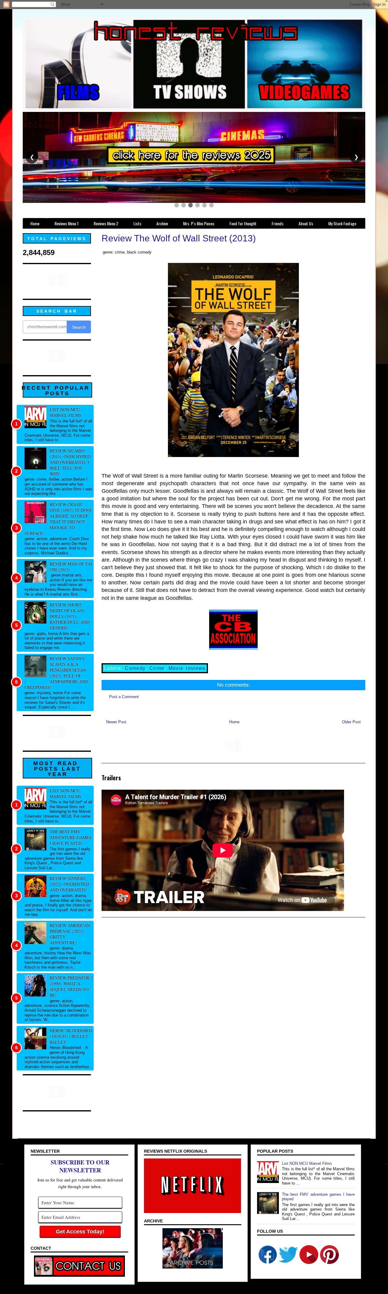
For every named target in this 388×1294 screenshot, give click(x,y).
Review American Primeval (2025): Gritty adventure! (70, 933)
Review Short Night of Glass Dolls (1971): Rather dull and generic (69, 616)
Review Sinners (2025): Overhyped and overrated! (69, 883)
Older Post (351, 722)
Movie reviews (187, 668)
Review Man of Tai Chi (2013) (71, 566)
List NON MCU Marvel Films (65, 412)
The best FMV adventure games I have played (71, 837)
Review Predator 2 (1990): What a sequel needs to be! (71, 986)
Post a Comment (124, 696)
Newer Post (116, 722)
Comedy (135, 668)
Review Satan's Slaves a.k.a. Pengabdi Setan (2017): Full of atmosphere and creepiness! (56, 672)
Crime (157, 668)
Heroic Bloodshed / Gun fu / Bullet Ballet (71, 1036)
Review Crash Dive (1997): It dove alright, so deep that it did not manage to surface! (58, 518)
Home (234, 722)
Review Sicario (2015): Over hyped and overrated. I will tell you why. (70, 462)
